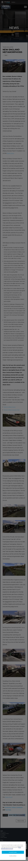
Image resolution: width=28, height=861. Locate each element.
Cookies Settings (12, 855)
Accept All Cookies (13, 852)
